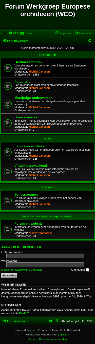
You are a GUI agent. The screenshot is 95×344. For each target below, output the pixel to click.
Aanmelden (10, 247)
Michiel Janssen (39, 71)
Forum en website (28, 223)
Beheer (47, 187)
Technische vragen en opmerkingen (47, 216)
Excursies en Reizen (30, 146)
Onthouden (78, 269)
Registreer (32, 247)
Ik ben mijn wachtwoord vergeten (21, 269)
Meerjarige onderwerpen (33, 98)
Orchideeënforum (28, 62)
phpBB (34, 330)
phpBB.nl (63, 334)
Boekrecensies (25, 117)
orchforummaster (40, 232)
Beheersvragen (26, 194)
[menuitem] (13, 33)
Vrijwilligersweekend (30, 165)
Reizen (47, 139)
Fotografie (22, 81)
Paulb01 (24, 313)
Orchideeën (47, 55)
